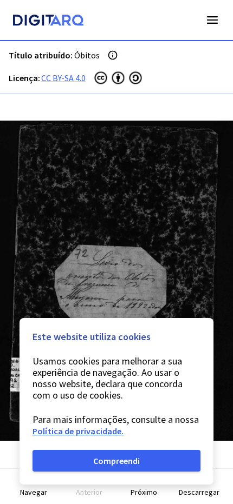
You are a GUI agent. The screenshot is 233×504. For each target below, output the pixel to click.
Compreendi (116, 460)
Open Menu (212, 20)
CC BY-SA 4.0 (63, 77)
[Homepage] (48, 22)
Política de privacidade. (78, 431)
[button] (34, 486)
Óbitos (87, 55)
